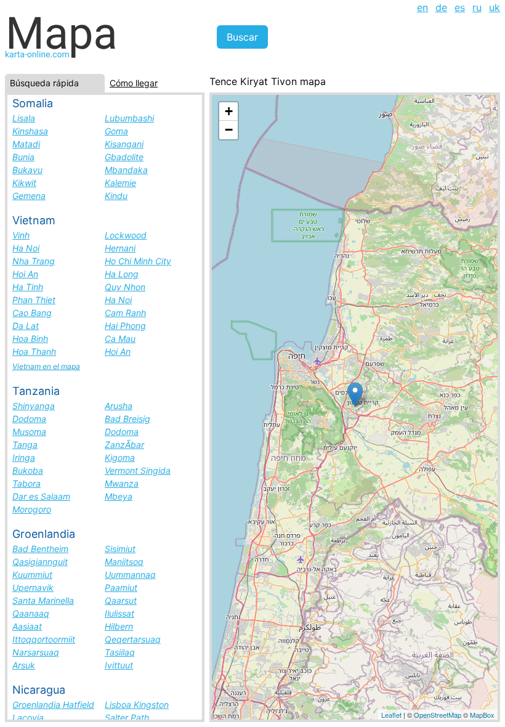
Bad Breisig (127, 418)
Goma (116, 131)
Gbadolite (124, 157)
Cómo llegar (134, 83)
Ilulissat (119, 613)
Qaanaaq (30, 613)
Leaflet (391, 715)
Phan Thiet (33, 299)
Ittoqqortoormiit (43, 639)
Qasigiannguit (40, 561)
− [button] (229, 129)
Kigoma (120, 457)
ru (477, 7)
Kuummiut (32, 574)
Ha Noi (25, 248)
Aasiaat (27, 626)
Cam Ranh (125, 312)
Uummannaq (130, 574)
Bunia (23, 157)
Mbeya (118, 496)
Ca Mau (120, 338)
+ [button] (229, 111)
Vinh (21, 235)
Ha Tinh (27, 287)
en (422, 7)
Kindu (116, 195)
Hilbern (119, 626)
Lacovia (28, 717)
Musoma (29, 431)
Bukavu (27, 169)
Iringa (23, 457)
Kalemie (120, 182)
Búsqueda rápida (44, 83)
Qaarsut (121, 600)
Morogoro (31, 509)
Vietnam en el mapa (46, 366)
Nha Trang (33, 261)
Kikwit (24, 182)
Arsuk (23, 665)
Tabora (26, 483)
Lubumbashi (129, 118)
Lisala (23, 118)
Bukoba (27, 470)
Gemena (29, 195)
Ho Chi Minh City (138, 261)
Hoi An (25, 274)
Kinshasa (30, 131)
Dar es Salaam (41, 496)
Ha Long (122, 274)
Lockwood (126, 235)
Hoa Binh (30, 338)
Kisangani (124, 144)
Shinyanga (33, 405)
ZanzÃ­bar (124, 444)
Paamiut (121, 587)
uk (494, 7)
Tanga (25, 444)
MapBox (482, 715)
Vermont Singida (138, 470)
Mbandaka (126, 169)
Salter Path (127, 717)
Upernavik (33, 587)
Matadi (26, 144)
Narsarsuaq (35, 652)
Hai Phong (125, 325)
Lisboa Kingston (137, 704)
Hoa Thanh (34, 351)
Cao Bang (32, 312)
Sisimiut (120, 548)
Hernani (120, 248)
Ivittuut (119, 665)
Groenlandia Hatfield (53, 704)
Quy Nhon (125, 287)
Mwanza (122, 483)
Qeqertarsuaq (133, 639)
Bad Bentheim (40, 548)
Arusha (118, 405)
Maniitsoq (124, 561)
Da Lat (25, 325)
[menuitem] (422, 7)
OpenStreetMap (437, 715)
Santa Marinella (43, 600)
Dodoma (29, 418)
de (441, 7)
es (459, 7)
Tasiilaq (120, 652)
